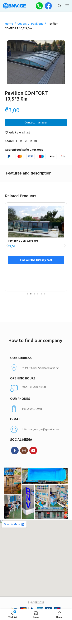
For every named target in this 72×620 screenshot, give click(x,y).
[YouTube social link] (33, 450)
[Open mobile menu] (67, 6)
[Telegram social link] (35, 140)
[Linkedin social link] (31, 140)
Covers (22, 23)
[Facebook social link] (17, 140)
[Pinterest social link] (26, 140)
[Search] (59, 6)
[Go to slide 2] (30, 293)
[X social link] (21, 140)
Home (9, 23)
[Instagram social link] (24, 450)
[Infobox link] (36, 409)
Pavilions (37, 23)
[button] (7, 245)
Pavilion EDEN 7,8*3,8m (23, 240)
